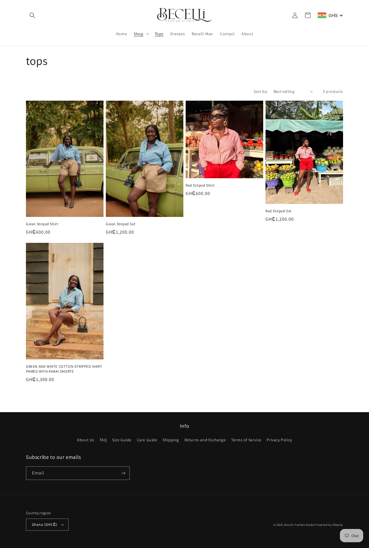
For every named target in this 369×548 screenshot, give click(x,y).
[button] (32, 15)
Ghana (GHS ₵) (44, 524)
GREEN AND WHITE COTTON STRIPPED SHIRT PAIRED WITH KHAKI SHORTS (64, 369)
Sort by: (261, 91)
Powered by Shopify (329, 525)
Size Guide (121, 439)
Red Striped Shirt (200, 185)
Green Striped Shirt (42, 224)
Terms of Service (246, 439)
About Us (85, 439)
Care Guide (147, 439)
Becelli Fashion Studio (299, 525)
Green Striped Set (120, 224)
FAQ (103, 439)
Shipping (171, 439)
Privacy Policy (279, 439)
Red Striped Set (278, 211)
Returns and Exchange (205, 439)
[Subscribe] (123, 473)
